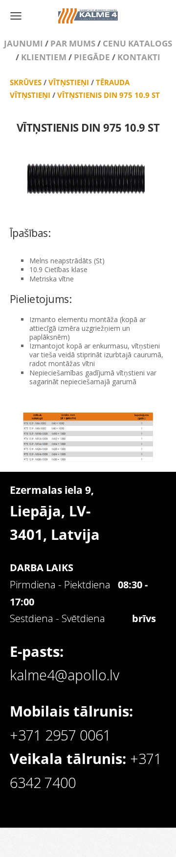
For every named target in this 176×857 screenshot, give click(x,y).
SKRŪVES (26, 82)
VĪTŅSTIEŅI (68, 82)
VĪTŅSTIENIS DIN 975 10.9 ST (108, 95)
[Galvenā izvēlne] (15, 15)
